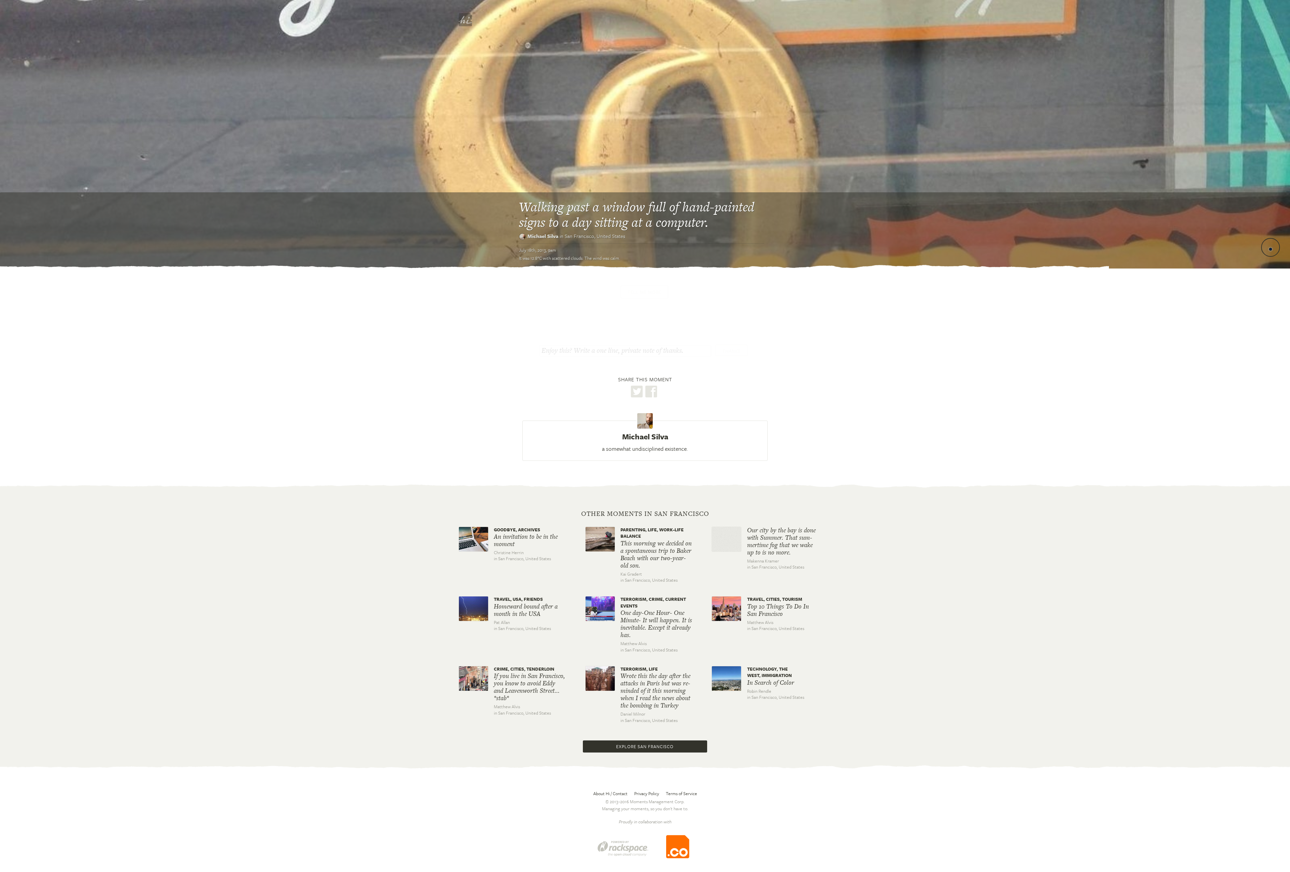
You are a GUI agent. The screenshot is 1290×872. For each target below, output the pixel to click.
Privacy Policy (646, 793)
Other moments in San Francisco (645, 514)
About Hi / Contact (610, 793)
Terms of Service (681, 793)
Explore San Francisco (645, 746)
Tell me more (644, 292)
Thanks (731, 351)
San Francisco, (595, 236)
